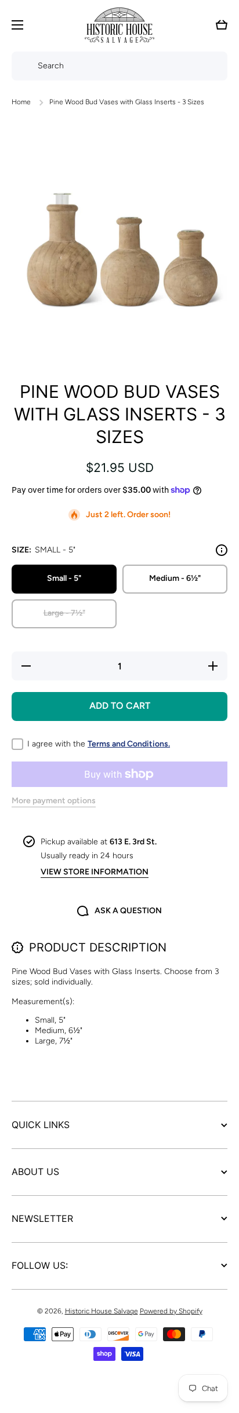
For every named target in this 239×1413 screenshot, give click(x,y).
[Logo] (119, 25)
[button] (221, 25)
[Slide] (221, 550)
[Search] (22, 66)
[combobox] (119, 66)
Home (21, 102)
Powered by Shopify (171, 1311)
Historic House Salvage (101, 1311)
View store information (95, 872)
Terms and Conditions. (129, 744)
